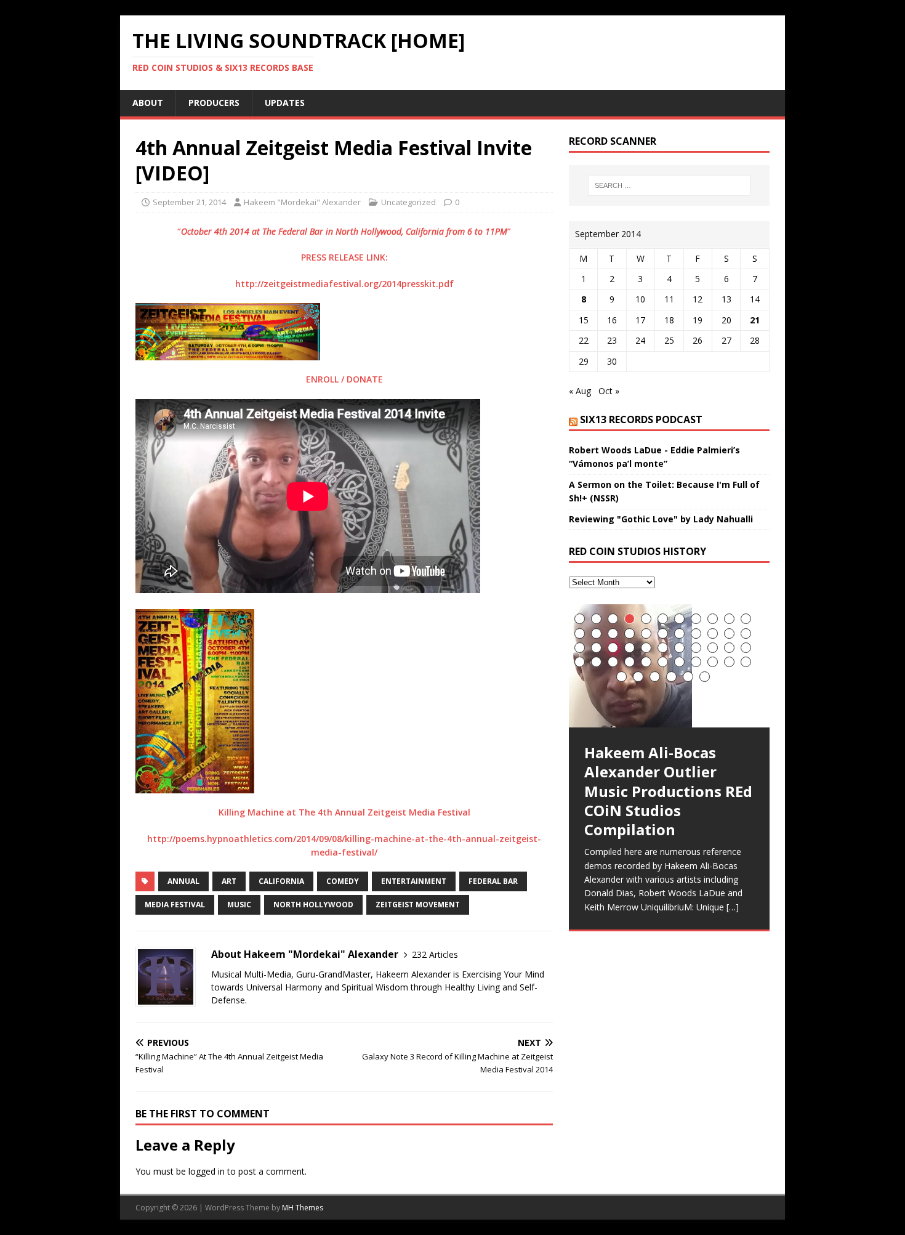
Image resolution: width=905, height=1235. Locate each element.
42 (712, 662)
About (147, 102)
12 (579, 633)
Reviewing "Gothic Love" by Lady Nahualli (661, 519)
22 (746, 633)
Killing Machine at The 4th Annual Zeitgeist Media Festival (344, 812)
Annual (183, 881)
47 (655, 676)
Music (239, 904)
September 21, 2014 (189, 202)
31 (712, 647)
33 (746, 647)
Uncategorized (408, 202)
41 (696, 662)
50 (704, 676)
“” (344, 231)
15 (629, 633)
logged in (206, 1171)
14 (613, 633)
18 (679, 633)
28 (663, 647)
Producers (213, 102)
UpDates (285, 102)
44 (746, 662)
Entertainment (413, 881)
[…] (732, 907)
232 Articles (435, 954)
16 (646, 633)
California (281, 881)
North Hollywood (313, 904)
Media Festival (175, 904)
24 (596, 647)
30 (696, 647)
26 (629, 647)
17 (663, 633)
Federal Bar (493, 881)
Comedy (342, 881)
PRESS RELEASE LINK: (344, 257)
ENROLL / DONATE (344, 379)
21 (755, 320)
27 (646, 647)
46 (638, 676)
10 (729, 618)
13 (596, 633)
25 (613, 647)
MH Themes (302, 1207)
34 (579, 662)
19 (696, 633)
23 (579, 647)
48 (671, 676)
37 (629, 662)
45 (621, 676)
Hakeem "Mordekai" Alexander (302, 202)
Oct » (608, 391)
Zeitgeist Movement (418, 904)
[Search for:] (669, 185)
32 (729, 647)
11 (746, 618)
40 (679, 662)
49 (688, 676)
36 (613, 662)
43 (729, 662)
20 (712, 633)
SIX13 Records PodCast (641, 419)
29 (679, 647)
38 (646, 662)
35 (596, 662)
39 (663, 662)
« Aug (580, 391)
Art (229, 881)
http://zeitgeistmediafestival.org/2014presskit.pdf (344, 284)
